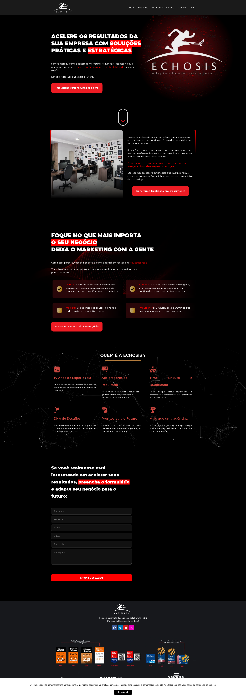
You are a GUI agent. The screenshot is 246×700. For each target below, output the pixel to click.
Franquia (170, 7)
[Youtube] (126, 627)
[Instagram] (131, 627)
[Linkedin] (120, 627)
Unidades (156, 7)
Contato (182, 7)
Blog (193, 7)
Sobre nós (143, 7)
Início (131, 7)
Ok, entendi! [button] (123, 692)
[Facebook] (114, 627)
